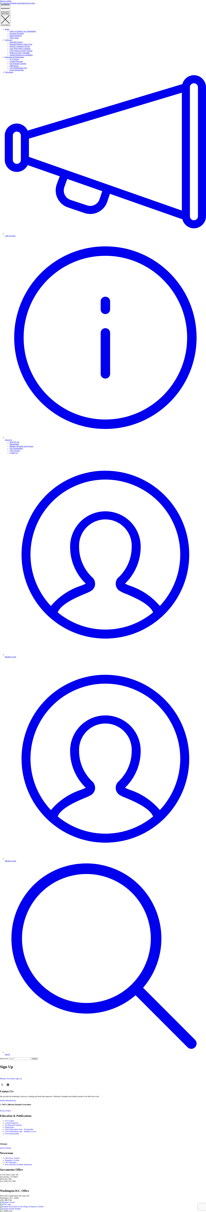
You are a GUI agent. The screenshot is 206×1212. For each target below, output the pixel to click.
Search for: (4, 1059)
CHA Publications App (18, 68)
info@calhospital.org (8, 1100)
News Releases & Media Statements (18, 1165)
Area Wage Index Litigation (20, 49)
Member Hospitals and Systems (21, 446)
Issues (7, 29)
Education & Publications (14, 57)
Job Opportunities (16, 448)
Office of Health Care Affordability (23, 31)
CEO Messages (10, 1162)
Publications (14, 66)
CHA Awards (15, 451)
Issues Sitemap (5, 1148)
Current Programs (16, 61)
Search (34, 1059)
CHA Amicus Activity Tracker (21, 51)
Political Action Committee (20, 53)
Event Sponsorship (17, 70)
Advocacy (9, 40)
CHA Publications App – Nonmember (19, 1129)
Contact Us (14, 453)
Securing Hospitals (17, 33)
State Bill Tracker (16, 42)
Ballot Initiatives (16, 36)
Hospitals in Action (12, 1160)
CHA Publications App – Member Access (20, 1131)
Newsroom (9, 72)
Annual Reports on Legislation (21, 55)
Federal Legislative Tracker (20, 46)
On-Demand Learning (18, 64)
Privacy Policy (5, 1111)
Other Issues (14, 38)
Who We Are (14, 442)
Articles (12, 1158)
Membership (14, 444)
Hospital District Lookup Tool (21, 44)
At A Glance (14, 59)
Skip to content (5, 1)
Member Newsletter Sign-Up (11, 1079)
